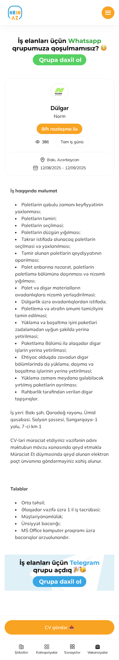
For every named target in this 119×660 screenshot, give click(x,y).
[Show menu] (108, 12)
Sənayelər (72, 652)
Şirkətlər (21, 652)
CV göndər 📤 (60, 627)
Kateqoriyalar (47, 652)
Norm (60, 116)
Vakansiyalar (97, 652)
